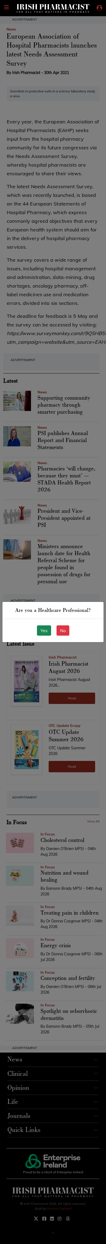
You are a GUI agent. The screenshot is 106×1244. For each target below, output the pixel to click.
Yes (44, 630)
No (63, 630)
